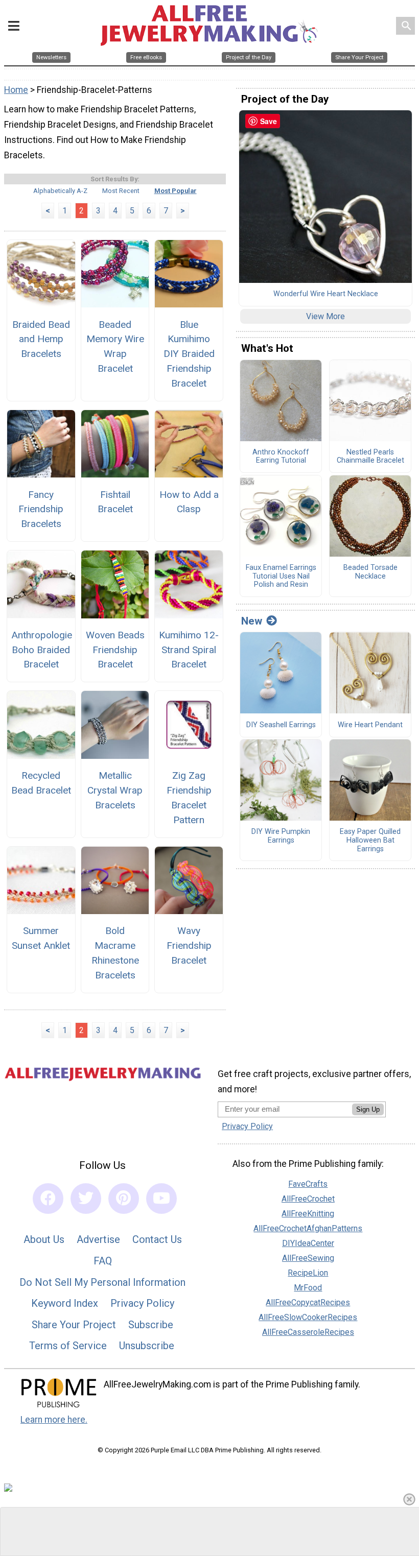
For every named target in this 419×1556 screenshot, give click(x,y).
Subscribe (150, 1325)
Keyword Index (64, 1303)
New (251, 621)
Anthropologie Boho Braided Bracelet (41, 650)
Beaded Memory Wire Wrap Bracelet (115, 346)
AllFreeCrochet (308, 1199)
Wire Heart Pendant (370, 725)
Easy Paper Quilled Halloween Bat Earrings (370, 840)
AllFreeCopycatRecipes (308, 1302)
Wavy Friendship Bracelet (189, 945)
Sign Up (368, 1109)
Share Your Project (74, 1325)
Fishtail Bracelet (115, 502)
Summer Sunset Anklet (41, 938)
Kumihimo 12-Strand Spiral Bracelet (189, 650)
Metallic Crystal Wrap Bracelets (115, 790)
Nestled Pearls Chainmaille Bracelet (370, 456)
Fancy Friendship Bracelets (40, 509)
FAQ (103, 1261)
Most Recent (120, 191)
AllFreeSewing (308, 1258)
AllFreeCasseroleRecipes (308, 1332)
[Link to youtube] (161, 1198)
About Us (44, 1239)
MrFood (308, 1287)
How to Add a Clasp (189, 502)
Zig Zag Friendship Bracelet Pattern (189, 797)
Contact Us (157, 1239)
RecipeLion (308, 1273)
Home (16, 90)
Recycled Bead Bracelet (41, 783)
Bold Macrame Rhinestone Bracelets (115, 952)
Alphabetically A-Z (60, 191)
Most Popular (175, 191)
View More (325, 316)
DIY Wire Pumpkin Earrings (280, 836)
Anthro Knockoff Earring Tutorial (280, 456)
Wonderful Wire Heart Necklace (325, 294)
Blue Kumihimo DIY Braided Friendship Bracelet (189, 354)
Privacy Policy (142, 1303)
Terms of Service (68, 1345)
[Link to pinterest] (123, 1198)
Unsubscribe (146, 1345)
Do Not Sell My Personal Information (102, 1282)
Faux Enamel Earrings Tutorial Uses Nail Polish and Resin (281, 576)
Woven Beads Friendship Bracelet (115, 650)
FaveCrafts (308, 1184)
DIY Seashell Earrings (281, 725)
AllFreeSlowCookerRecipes (308, 1317)
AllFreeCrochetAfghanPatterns (307, 1228)
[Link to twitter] (86, 1198)
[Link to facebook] (48, 1198)
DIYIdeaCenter (308, 1243)
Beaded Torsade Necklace (370, 572)
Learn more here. (53, 1420)
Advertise (98, 1239)
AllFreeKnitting (308, 1213)
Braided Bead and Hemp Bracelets (41, 339)
